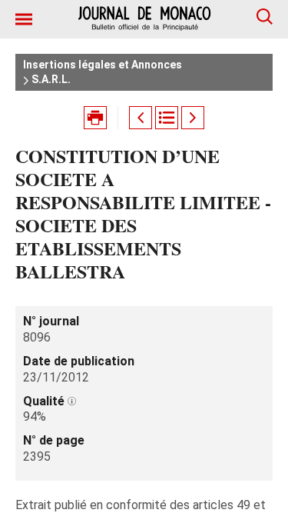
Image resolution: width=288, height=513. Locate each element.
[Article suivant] (192, 117)
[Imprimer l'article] (95, 117)
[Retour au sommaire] (166, 117)
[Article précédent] (140, 117)
